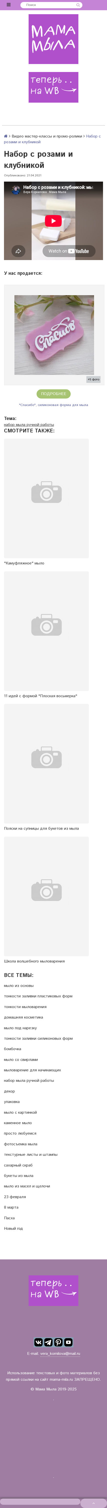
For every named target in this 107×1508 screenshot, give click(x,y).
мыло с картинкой (20, 1112)
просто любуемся (20, 1133)
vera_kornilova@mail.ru (60, 1354)
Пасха (9, 1218)
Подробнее (53, 394)
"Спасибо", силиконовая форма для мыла (53, 405)
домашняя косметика (23, 1017)
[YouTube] (68, 1342)
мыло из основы (19, 986)
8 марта (11, 1207)
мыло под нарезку (20, 1028)
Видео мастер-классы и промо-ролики (47, 136)
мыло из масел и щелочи (27, 1186)
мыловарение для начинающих (32, 1070)
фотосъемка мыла (20, 1144)
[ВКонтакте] (39, 1342)
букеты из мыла (18, 1176)
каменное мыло (18, 1123)
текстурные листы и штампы (30, 1155)
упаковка (12, 1102)
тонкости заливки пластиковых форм (38, 996)
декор (9, 1091)
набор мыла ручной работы (29, 425)
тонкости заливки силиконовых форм (38, 1038)
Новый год (13, 1229)
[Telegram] (49, 1342)
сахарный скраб (18, 1165)
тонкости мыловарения (25, 1007)
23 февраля (15, 1197)
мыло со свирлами (21, 1060)
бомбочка (12, 1049)
